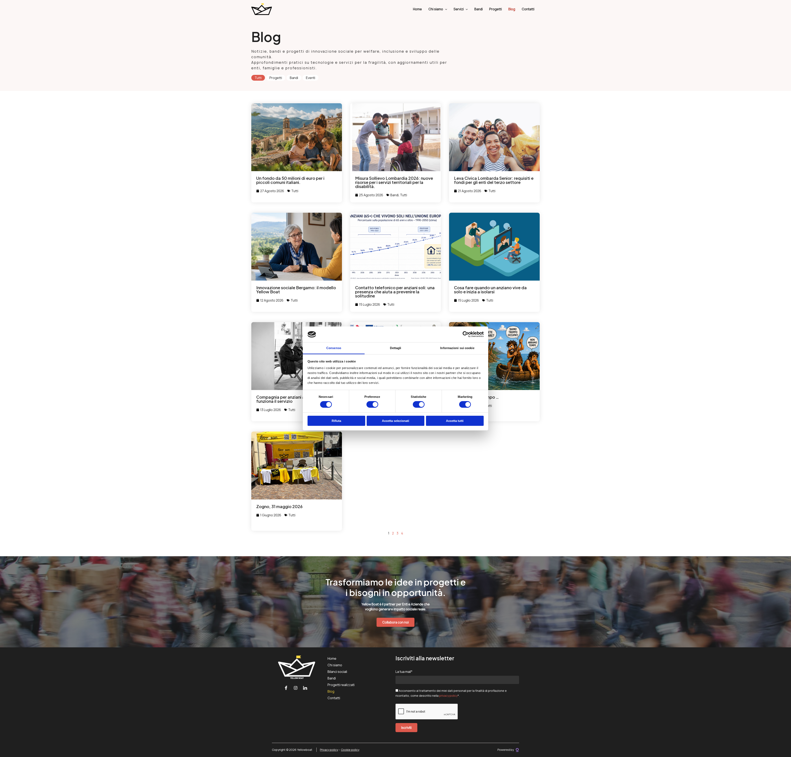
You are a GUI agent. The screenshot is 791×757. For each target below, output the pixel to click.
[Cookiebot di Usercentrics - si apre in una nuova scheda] (466, 334)
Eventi (310, 77)
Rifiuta (336, 421)
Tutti (258, 77)
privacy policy (448, 696)
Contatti (528, 9)
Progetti (495, 9)
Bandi (478, 9)
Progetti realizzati (341, 684)
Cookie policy (350, 750)
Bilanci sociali (337, 671)
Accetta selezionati (395, 421)
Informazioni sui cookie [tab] (457, 348)
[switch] (372, 404)
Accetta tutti (454, 421)
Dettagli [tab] (395, 348)
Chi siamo (335, 665)
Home (417, 9)
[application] (445, 9)
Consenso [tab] (333, 348)
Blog (511, 9)
